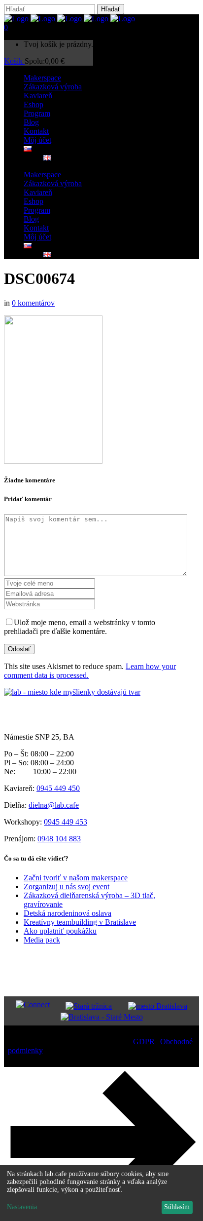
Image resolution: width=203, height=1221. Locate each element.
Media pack (42, 940)
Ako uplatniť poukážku (60, 931)
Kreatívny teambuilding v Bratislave (80, 922)
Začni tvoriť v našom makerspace (76, 877)
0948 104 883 (59, 838)
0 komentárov (33, 303)
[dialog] (101, 1193)
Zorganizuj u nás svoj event (66, 886)
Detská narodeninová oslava (67, 913)
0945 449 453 (65, 822)
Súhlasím (177, 1207)
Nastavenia (22, 1207)
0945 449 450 (58, 788)
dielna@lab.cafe (54, 805)
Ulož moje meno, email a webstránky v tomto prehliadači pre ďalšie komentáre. (79, 626)
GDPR (144, 1041)
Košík (14, 61)
